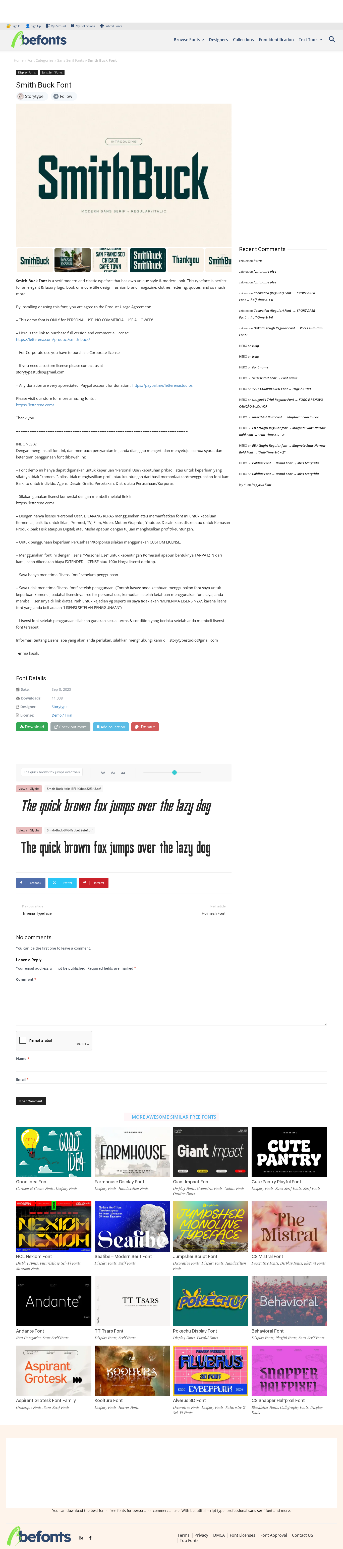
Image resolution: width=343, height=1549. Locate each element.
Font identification (276, 39)
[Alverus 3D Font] (210, 1371)
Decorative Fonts (186, 1263)
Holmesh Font (213, 913)
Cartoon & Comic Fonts (35, 1188)
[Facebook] (90, 1538)
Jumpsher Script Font (195, 1256)
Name (22, 1058)
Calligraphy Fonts (294, 1407)
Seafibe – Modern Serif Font (123, 1256)
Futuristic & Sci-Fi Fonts (60, 1263)
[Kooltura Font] (132, 1371)
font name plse (265, 271)
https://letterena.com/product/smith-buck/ (53, 339)
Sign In (13, 26)
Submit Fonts (113, 26)
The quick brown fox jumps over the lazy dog (116, 807)
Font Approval (273, 1535)
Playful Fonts (207, 1337)
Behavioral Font (268, 1331)
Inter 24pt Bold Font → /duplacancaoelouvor (285, 417)
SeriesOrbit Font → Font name (275, 378)
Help (255, 345)
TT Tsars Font (109, 1331)
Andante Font (30, 1331)
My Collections (85, 26)
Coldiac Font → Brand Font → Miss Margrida (285, 463)
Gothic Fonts (234, 1188)
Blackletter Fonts (265, 1407)
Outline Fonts (184, 1193)
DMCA (219, 1535)
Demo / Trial (62, 715)
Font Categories (40, 60)
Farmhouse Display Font (119, 1181)
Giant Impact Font (191, 1181)
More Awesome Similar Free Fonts (174, 1117)
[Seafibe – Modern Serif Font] (132, 1226)
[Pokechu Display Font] (210, 1301)
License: (27, 715)
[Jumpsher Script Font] (210, 1226)
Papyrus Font (261, 484)
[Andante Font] (53, 1301)
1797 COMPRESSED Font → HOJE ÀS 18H (281, 388)
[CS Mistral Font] (289, 1226)
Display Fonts (27, 72)
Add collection (113, 726)
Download (34, 727)
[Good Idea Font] (53, 1152)
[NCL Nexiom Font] (53, 1226)
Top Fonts (189, 1540)
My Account (58, 26)
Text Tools (308, 39)
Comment (26, 979)
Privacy (201, 1535)
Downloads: (31, 698)
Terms (184, 1535)
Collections (243, 39)
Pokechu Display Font (195, 1331)
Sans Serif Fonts (70, 60)
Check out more (73, 726)
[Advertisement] (276, 153)
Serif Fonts (311, 1188)
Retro (258, 260)
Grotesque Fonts (29, 1407)
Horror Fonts (129, 1407)
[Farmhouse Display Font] (132, 1152)
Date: (25, 689)
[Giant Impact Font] (210, 1152)
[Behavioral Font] (289, 1301)
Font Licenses (242, 1535)
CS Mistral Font (267, 1256)
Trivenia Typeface (37, 913)
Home (19, 60)
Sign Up (33, 26)
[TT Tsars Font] (132, 1301)
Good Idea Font (32, 1181)
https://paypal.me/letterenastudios (162, 385)
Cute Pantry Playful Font (276, 1181)
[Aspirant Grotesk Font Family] (53, 1371)
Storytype (60, 706)
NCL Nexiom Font (34, 1256)
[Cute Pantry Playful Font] (289, 1152)
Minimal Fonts (28, 1268)
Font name (260, 367)
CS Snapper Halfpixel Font (278, 1400)
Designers (218, 39)
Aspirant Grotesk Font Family (46, 1400)
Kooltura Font (109, 1400)
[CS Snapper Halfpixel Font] (289, 1371)
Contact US (302, 1535)
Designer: (28, 706)
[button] (332, 41)
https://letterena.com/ (35, 404)
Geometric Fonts (209, 1188)
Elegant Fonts (315, 1263)
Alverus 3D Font (189, 1400)
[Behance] (81, 1538)
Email (22, 1079)
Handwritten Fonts (134, 1188)
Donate (147, 727)
